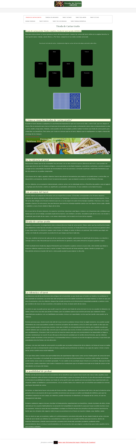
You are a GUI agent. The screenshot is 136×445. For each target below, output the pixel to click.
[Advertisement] (68, 273)
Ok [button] (56, 442)
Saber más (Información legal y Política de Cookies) (76, 442)
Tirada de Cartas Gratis (68, 4)
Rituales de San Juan (32, 136)
